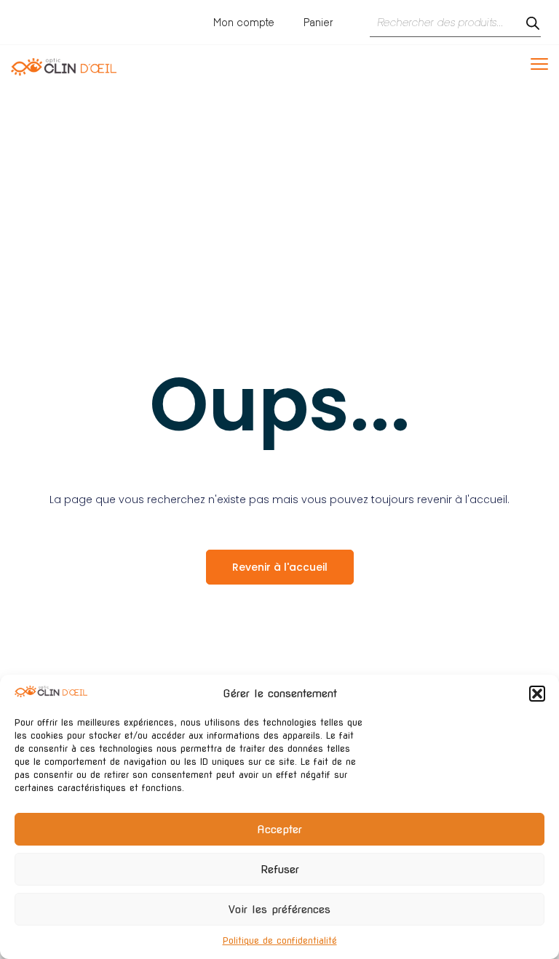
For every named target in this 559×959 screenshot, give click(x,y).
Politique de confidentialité (280, 940)
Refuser (280, 869)
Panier (318, 22)
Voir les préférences (279, 909)
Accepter (279, 829)
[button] (537, 693)
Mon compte (243, 22)
